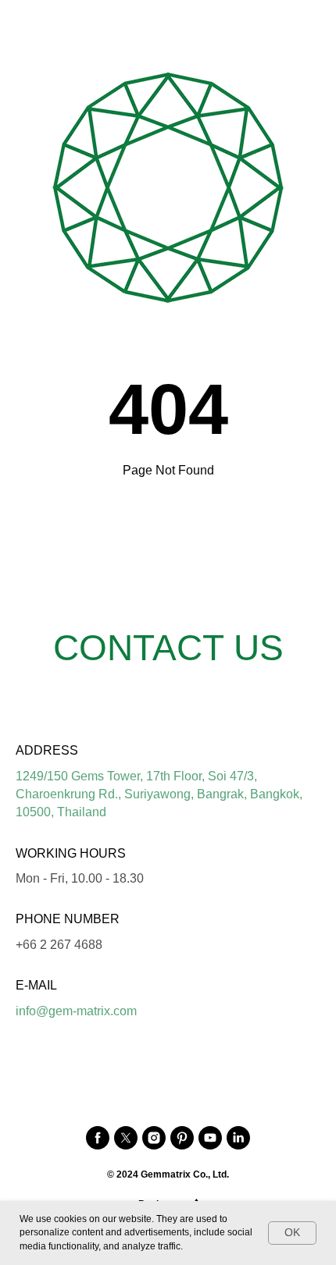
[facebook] (97, 1138)
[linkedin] (238, 1138)
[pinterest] (182, 1138)
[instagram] (154, 1138)
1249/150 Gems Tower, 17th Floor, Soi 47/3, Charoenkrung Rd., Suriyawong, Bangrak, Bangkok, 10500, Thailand (159, 794)
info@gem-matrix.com (76, 1011)
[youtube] (210, 1138)
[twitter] (126, 1138)
